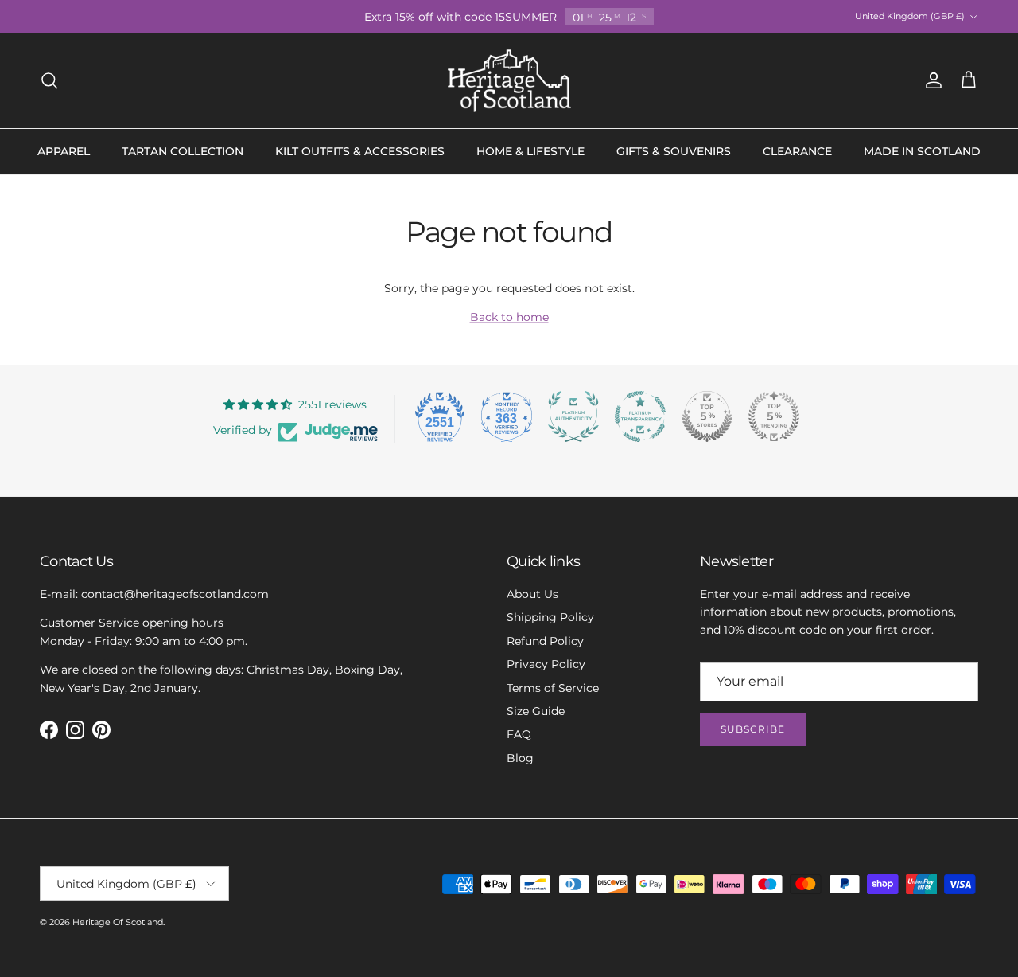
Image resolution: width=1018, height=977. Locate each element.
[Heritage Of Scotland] (509, 80)
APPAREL (63, 151)
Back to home (509, 317)
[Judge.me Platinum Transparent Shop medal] (640, 416)
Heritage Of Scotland (117, 922)
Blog (520, 758)
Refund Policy (545, 641)
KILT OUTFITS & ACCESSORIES (360, 151)
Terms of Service (553, 688)
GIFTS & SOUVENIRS (673, 151)
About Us (532, 594)
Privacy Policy (546, 664)
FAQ (519, 734)
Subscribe (753, 729)
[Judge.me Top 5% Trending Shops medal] (773, 416)
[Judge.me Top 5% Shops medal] (707, 416)
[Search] (49, 80)
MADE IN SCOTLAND (922, 151)
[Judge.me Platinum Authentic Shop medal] (573, 416)
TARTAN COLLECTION (182, 151)
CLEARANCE (797, 151)
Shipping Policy (550, 617)
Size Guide (536, 711)
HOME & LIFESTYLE (530, 151)
